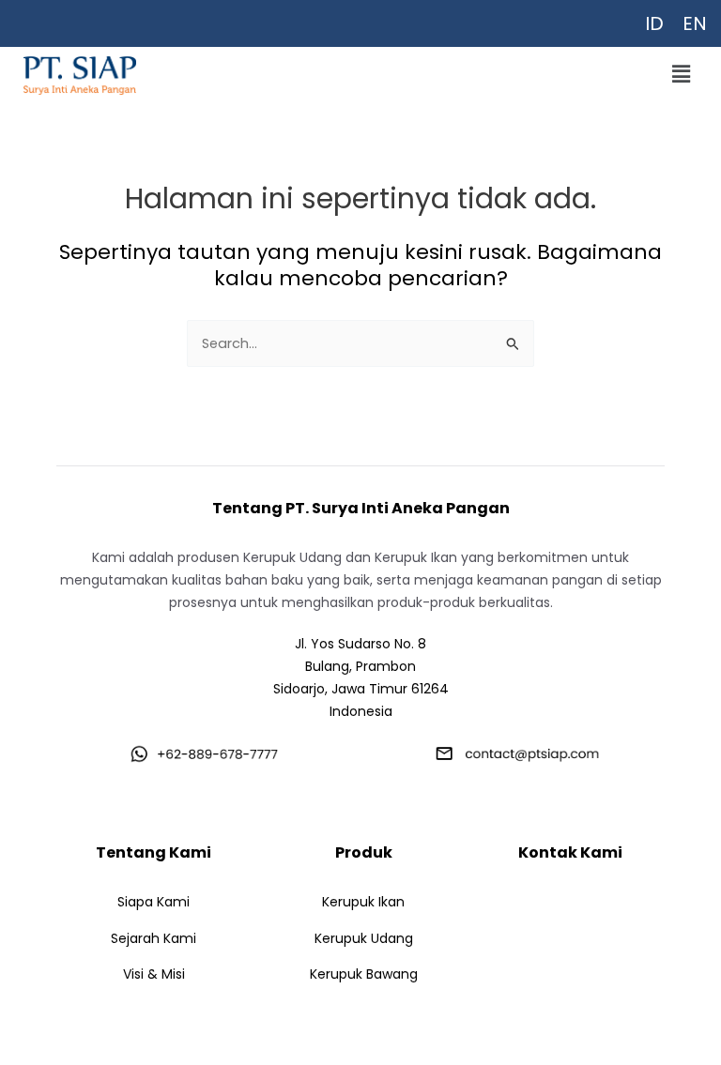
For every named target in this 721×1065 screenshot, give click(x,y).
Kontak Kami (570, 852)
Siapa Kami (153, 901)
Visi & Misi (154, 974)
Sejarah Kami (153, 938)
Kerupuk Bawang (364, 974)
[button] (682, 74)
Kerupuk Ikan (363, 901)
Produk (363, 852)
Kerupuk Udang (363, 938)
